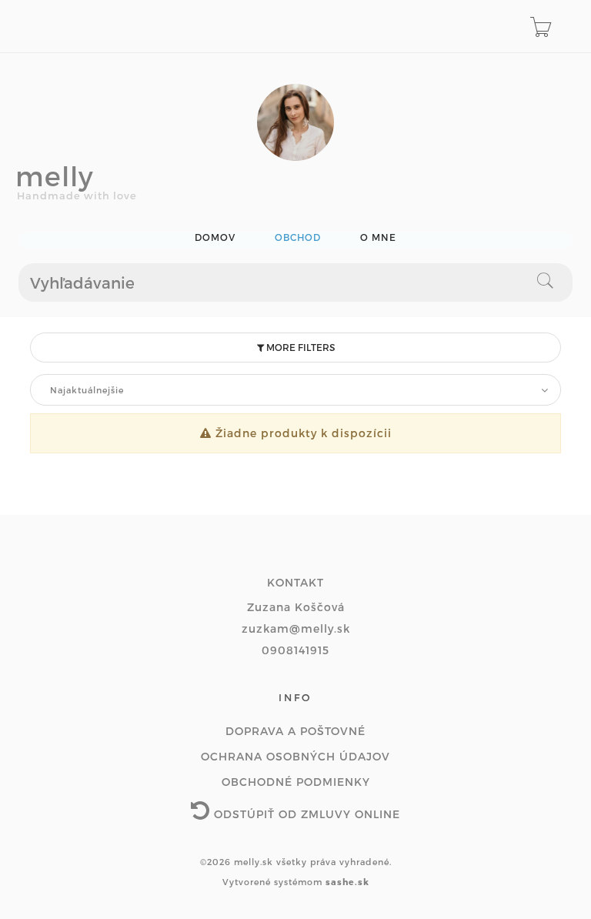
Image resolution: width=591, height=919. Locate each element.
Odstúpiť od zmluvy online (305, 813)
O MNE (378, 237)
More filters (299, 347)
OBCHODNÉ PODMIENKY (296, 781)
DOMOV (215, 237)
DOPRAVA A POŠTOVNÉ (295, 730)
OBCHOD (298, 237)
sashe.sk (347, 882)
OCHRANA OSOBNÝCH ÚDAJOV (295, 756)
